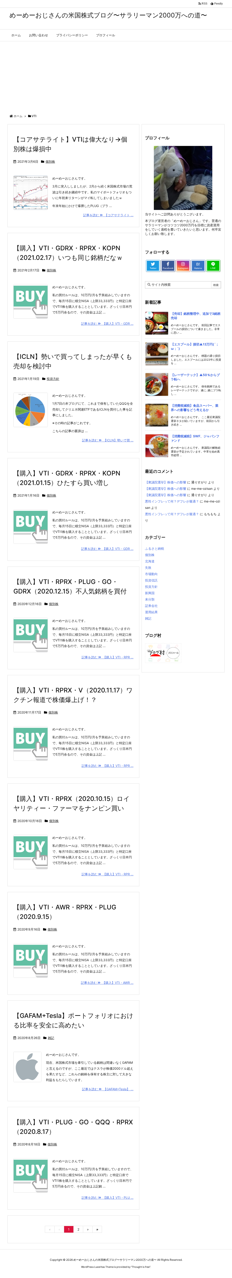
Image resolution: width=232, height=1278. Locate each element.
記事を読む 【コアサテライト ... (108, 215)
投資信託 (151, 580)
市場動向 (151, 574)
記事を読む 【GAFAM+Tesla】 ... (107, 1089)
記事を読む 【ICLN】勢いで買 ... (107, 440)
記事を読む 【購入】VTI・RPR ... (107, 657)
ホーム (18, 116)
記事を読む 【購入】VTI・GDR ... (107, 323)
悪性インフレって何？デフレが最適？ (172, 501)
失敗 (148, 567)
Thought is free (141, 1266)
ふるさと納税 (154, 548)
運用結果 (151, 612)
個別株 (50, 161)
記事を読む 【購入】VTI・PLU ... (107, 1197)
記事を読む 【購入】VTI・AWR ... (107, 983)
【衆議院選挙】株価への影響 (165, 482)
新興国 (150, 593)
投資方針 (53, 379)
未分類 (150, 599)
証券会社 (151, 606)
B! (198, 265)
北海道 (150, 561)
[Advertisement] (116, 75)
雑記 (51, 1038)
